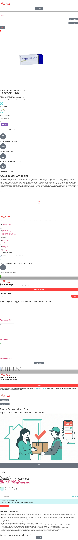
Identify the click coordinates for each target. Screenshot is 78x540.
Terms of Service (37, 388)
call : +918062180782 (10, 481)
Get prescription (4, 506)
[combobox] (39, 12)
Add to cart (4, 124)
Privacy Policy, (44, 388)
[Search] (1, 10)
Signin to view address (39, 289)
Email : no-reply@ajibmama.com (15, 483)
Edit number (75, 496)
